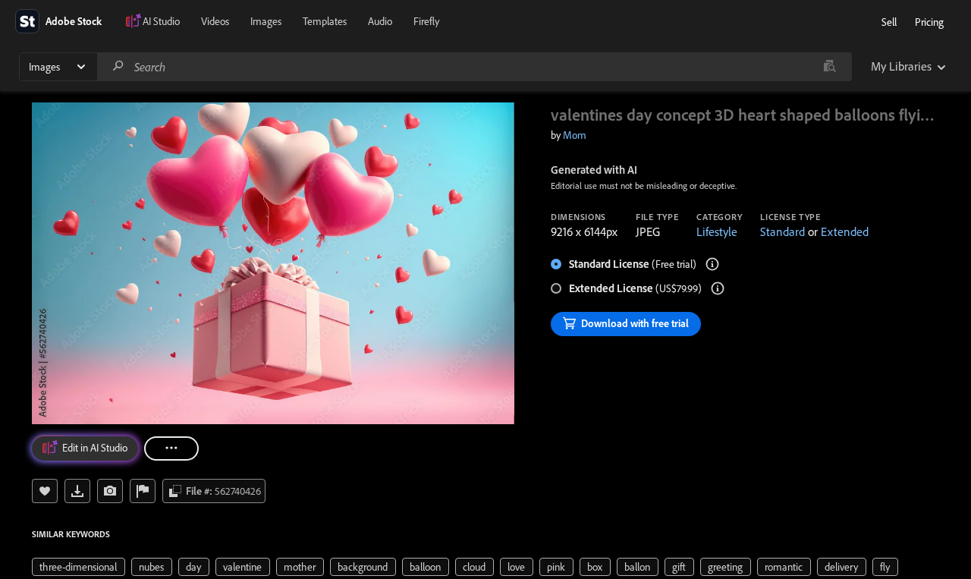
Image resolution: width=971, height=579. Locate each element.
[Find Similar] (110, 491)
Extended (845, 231)
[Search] (118, 66)
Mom (574, 135)
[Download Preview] (77, 491)
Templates (325, 21)
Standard (782, 231)
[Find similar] (829, 66)
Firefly (426, 21)
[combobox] (474, 67)
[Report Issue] (143, 491)
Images (265, 21)
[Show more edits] (171, 448)
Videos (215, 21)
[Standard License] (712, 264)
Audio (380, 21)
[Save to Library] (45, 491)
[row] (78, 567)
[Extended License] (718, 288)
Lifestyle (716, 231)
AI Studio (161, 21)
